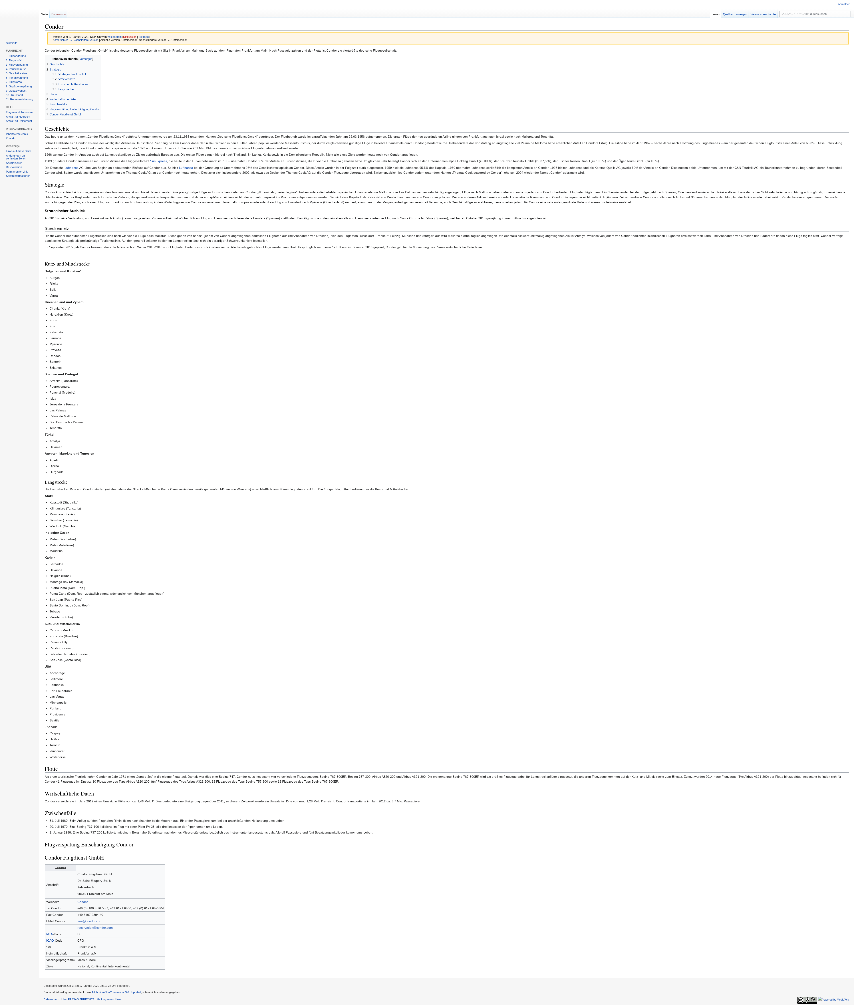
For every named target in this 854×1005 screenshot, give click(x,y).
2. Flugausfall (14, 60)
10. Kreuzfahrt (14, 95)
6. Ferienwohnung (17, 77)
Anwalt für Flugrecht (18, 116)
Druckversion (14, 167)
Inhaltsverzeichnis (17, 134)
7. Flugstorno (14, 82)
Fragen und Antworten (19, 112)
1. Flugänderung (16, 56)
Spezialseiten (14, 163)
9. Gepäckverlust (16, 90)
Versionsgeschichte (763, 14)
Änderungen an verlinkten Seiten (16, 157)
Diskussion (130, 36)
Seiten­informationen (18, 175)
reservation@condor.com (95, 927)
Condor (82, 902)
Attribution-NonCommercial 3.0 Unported (116, 992)
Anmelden (844, 4)
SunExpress (158, 161)
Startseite (11, 43)
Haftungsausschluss (109, 999)
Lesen (715, 14)
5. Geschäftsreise (16, 73)
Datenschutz (51, 999)
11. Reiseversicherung (19, 99)
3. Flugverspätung (17, 64)
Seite (44, 14)
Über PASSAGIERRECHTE (77, 999)
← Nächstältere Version (84, 39)
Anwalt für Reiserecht (19, 121)
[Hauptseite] (19, 18)
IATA (49, 934)
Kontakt (10, 138)
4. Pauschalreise (16, 69)
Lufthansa (71, 167)
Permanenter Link (17, 171)
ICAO (50, 940)
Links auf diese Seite (18, 151)
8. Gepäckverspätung (19, 86)
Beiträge (144, 36)
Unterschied (61, 39)
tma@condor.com (89, 921)
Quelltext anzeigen (735, 14)
